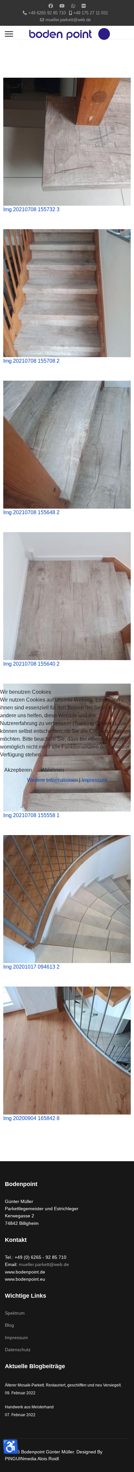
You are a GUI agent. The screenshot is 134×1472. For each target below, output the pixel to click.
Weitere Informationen (52, 780)
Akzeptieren (18, 770)
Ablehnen (53, 770)
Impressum (94, 780)
